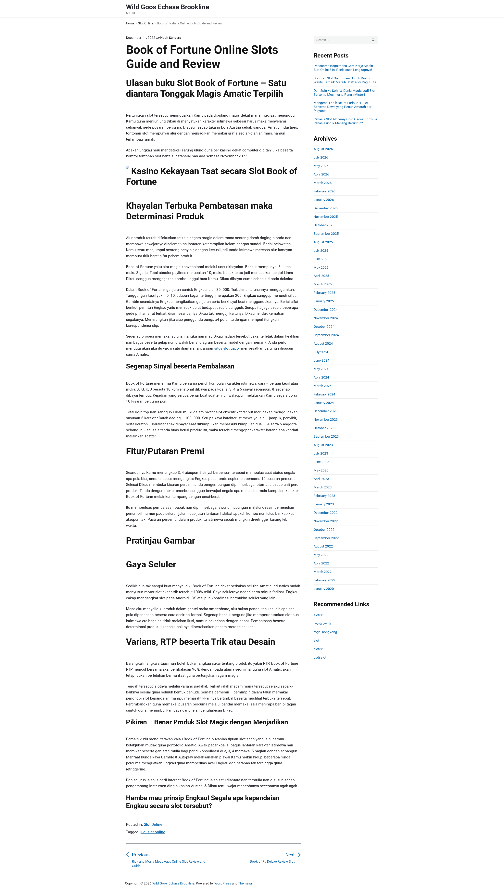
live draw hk (322, 624)
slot (316, 640)
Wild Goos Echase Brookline (173, 883)
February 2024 (324, 394)
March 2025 (323, 284)
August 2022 (323, 546)
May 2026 (321, 166)
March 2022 (323, 572)
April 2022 (321, 563)
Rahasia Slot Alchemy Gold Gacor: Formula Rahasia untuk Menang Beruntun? (345, 121)
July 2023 (321, 453)
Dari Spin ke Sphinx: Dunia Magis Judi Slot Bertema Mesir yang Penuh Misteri (344, 93)
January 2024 (324, 403)
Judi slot (320, 657)
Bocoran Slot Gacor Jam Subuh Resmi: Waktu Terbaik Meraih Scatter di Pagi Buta (345, 80)
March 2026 (323, 183)
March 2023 (323, 487)
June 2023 (321, 462)
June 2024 (321, 360)
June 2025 (321, 259)
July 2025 (321, 250)
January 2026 (324, 200)
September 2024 (326, 335)
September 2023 (326, 436)
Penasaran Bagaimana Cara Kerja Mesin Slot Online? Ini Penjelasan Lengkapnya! (343, 68)
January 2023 (324, 504)
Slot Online (153, 824)
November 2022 (326, 521)
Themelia (245, 883)
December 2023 (326, 411)
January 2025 (324, 301)
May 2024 (321, 369)
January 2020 (324, 589)
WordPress (222, 883)
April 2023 (321, 479)
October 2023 (324, 428)
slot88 (318, 615)
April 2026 (321, 174)
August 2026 (323, 149)
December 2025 (326, 208)
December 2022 (326, 513)
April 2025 (321, 276)
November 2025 (326, 217)
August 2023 (323, 445)
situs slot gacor (227, 348)
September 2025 (326, 234)
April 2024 (321, 377)
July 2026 (321, 157)
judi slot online (152, 832)
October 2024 (324, 327)
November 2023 (326, 419)
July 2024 (321, 352)
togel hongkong (325, 632)
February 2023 (324, 496)
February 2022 (324, 580)
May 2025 (321, 267)
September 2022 (326, 538)
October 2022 (324, 530)
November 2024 (326, 318)
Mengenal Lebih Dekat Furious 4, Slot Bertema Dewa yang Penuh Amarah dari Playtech (343, 107)
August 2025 (323, 242)
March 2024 (323, 386)
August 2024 (323, 343)
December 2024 (326, 310)
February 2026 (324, 191)
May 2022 (321, 555)
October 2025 (324, 225)
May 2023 (321, 470)
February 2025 (324, 293)
